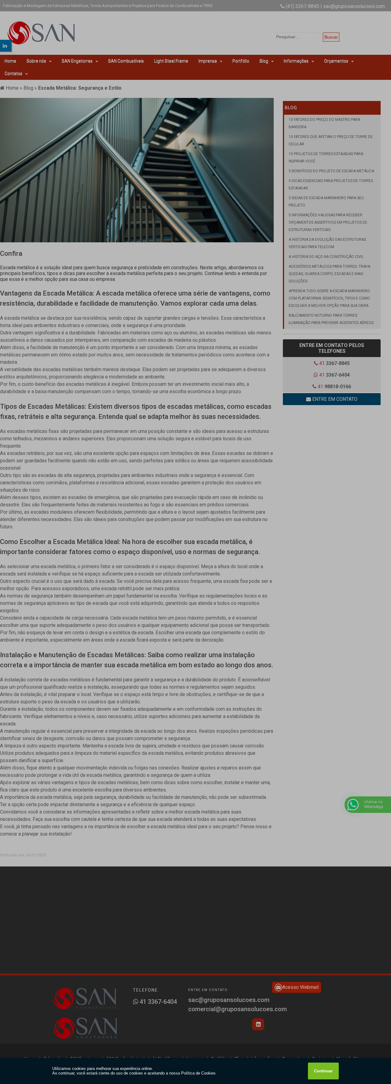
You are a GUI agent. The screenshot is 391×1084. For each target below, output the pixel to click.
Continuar (323, 1071)
